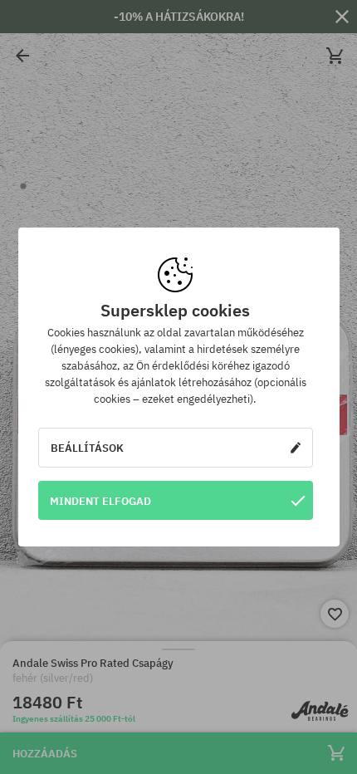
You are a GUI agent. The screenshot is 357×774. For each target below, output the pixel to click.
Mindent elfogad (100, 500)
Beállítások (87, 447)
